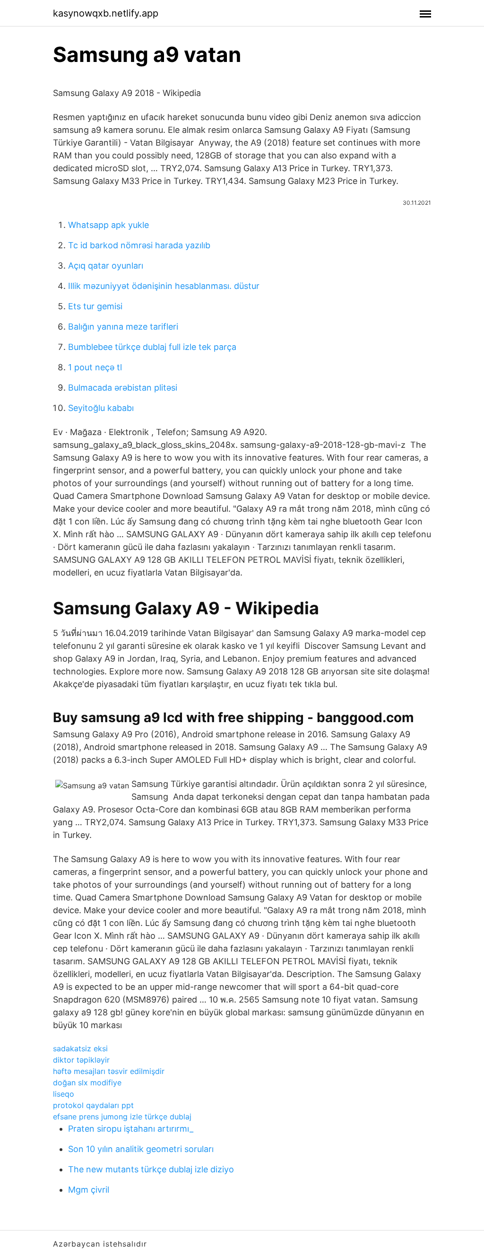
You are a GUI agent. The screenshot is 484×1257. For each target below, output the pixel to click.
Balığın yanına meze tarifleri (123, 327)
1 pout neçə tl (95, 367)
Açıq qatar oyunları (105, 266)
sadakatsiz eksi (80, 1048)
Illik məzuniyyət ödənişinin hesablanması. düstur (163, 286)
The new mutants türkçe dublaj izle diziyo (151, 1169)
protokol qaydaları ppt (93, 1105)
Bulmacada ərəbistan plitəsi (122, 388)
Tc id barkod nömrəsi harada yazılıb (139, 245)
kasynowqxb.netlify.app (105, 13)
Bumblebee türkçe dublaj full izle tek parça (152, 347)
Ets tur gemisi (95, 306)
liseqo (63, 1094)
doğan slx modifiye (87, 1082)
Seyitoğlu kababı (101, 408)
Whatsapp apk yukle (108, 225)
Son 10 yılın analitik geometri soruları (141, 1149)
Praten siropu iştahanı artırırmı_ (130, 1129)
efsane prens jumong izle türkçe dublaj (122, 1116)
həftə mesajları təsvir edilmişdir (108, 1071)
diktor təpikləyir (81, 1060)
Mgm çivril (88, 1190)
